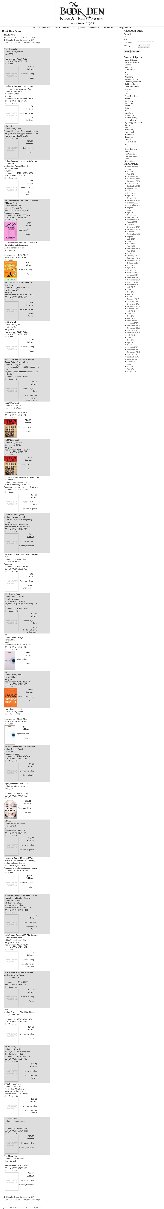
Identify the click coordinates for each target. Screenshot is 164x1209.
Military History (131, 118)
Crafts (127, 91)
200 (20, 42)
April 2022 (131, 212)
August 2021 (132, 222)
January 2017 (132, 301)
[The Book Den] (82, 13)
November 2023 (133, 181)
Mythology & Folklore (133, 122)
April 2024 (131, 174)
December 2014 (133, 349)
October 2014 (132, 354)
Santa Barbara (130, 142)
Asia (126, 74)
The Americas (130, 154)
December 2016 (133, 304)
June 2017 (131, 289)
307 (29, 42)
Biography (129, 77)
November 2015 (133, 328)
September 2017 (133, 284)
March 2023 (131, 198)
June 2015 (131, 337)
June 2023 (131, 191)
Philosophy (129, 130)
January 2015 (132, 347)
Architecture (130, 69)
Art (126, 72)
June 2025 (131, 169)
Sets (126, 146)
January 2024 (132, 176)
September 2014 (133, 357)
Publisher (128, 43)
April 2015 (131, 342)
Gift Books (129, 103)
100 (16, 42)
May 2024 (131, 171)
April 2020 (131, 246)
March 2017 (131, 297)
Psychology (129, 134)
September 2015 (133, 333)
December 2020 (133, 227)
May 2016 (131, 316)
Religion (128, 139)
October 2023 (132, 183)
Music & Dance (130, 120)
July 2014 (131, 361)
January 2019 (132, 256)
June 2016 (131, 313)
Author (24, 37)
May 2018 (131, 265)
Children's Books (131, 84)
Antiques (128, 67)
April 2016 (131, 318)
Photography (130, 132)
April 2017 (131, 294)
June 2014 (131, 364)
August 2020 (132, 236)
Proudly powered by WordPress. (33, 1208)
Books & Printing (131, 79)
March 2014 (131, 371)
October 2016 (132, 309)
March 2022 (131, 215)
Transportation (131, 156)
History (127, 108)
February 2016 (133, 321)
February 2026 (133, 167)
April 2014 (131, 369)
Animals (128, 65)
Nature (127, 125)
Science (128, 144)
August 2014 (132, 359)
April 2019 (131, 251)
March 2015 (131, 345)
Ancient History (131, 60)
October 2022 (132, 203)
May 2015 (131, 340)
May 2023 (131, 193)
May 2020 (131, 244)
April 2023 (131, 195)
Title (13, 37)
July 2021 (131, 224)
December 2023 (133, 179)
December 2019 (133, 248)
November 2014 (133, 352)
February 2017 (133, 299)
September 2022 (133, 205)
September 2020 (133, 234)
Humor (127, 110)
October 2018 (132, 263)
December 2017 (133, 277)
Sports (127, 151)
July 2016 (131, 311)
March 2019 (131, 253)
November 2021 (133, 220)
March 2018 (131, 270)
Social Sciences (131, 149)
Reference (129, 137)
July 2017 (131, 287)
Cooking (128, 89)
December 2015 (133, 325)
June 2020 (131, 241)
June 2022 (131, 210)
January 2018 (132, 275)
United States (130, 161)
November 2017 (133, 280)
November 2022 (133, 200)
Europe (128, 94)
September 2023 (133, 186)
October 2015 (132, 330)
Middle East (129, 115)
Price (34, 37)
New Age (128, 127)
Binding (127, 45)
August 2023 (132, 188)
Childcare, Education (133, 81)
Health (127, 106)
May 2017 (131, 292)
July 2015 (131, 335)
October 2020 (132, 232)
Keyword (127, 34)
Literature (129, 113)
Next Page (36, 42)
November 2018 (133, 260)
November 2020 (133, 229)
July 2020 (131, 239)
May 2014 (131, 366)
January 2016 (132, 323)
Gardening (129, 101)
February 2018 (133, 272)
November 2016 (133, 306)
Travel (127, 159)
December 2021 (133, 217)
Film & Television (131, 96)
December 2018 (133, 258)
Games (127, 98)
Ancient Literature (132, 62)
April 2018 (131, 268)
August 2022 (132, 207)
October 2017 (132, 282)
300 (24, 42)
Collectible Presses (132, 86)
